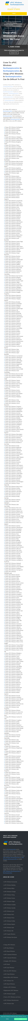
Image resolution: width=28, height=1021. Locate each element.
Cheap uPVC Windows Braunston (13, 367)
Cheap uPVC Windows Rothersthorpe (14, 630)
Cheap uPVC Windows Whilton (12, 331)
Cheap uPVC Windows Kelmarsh (13, 689)
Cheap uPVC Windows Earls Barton (13, 421)
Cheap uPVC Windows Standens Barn (14, 726)
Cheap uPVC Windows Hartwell (12, 493)
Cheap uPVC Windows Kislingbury (13, 653)
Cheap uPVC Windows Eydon (12, 746)
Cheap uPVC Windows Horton (12, 390)
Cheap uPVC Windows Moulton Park (14, 604)
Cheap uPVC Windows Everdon (12, 218)
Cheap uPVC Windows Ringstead (13, 602)
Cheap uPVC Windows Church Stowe (14, 467)
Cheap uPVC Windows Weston (12, 244)
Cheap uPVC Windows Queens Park (13, 285)
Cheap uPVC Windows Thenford (13, 605)
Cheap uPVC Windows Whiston (12, 710)
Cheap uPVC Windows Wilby (12, 365)
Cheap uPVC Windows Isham (12, 597)
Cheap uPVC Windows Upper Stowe (14, 246)
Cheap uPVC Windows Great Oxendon (14, 429)
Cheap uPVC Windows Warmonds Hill (14, 780)
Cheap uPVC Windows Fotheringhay (13, 454)
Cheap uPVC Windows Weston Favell (14, 194)
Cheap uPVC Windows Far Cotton (13, 202)
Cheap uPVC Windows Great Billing (13, 328)
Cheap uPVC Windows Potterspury (13, 315)
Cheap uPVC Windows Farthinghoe (13, 659)
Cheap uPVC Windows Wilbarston (13, 635)
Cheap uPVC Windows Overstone (13, 623)
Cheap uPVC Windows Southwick (13, 284)
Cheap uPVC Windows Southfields (13, 303)
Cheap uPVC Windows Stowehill (13, 251)
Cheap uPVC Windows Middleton (13, 362)
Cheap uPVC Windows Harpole (12, 679)
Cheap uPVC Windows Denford (12, 326)
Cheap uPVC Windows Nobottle (13, 215)
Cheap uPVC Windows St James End (14, 712)
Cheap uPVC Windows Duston (12, 233)
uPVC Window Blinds (9, 888)
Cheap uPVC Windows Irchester (12, 555)
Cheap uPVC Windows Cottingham (13, 558)
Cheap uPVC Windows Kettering (13, 269)
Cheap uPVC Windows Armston (12, 521)
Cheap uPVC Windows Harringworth (14, 570)
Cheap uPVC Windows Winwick (12, 478)
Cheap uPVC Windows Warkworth (13, 339)
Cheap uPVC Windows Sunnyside (13, 228)
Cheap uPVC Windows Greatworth (13, 808)
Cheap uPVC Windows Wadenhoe (13, 271)
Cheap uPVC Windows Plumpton (13, 325)
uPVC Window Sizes (9, 1003)
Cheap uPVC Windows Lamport (12, 586)
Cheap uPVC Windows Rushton (12, 256)
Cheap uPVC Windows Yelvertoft (13, 295)
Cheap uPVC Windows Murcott (12, 153)
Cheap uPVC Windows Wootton (13, 588)
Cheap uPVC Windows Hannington (13, 476)
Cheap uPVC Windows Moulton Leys (14, 610)
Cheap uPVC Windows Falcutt (12, 460)
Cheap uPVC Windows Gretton (12, 321)
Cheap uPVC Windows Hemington (13, 805)
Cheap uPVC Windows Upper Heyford (14, 248)
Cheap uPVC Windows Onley (12, 400)
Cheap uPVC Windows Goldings (12, 609)
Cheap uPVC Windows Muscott (12, 581)
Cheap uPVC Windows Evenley (12, 488)
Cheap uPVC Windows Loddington (13, 424)
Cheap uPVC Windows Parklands (13, 633)
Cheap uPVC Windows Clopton (12, 380)
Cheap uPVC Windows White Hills (13, 171)
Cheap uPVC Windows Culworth (13, 565)
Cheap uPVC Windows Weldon (12, 658)
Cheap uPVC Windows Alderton (12, 225)
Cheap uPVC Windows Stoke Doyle (13, 552)
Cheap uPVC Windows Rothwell (12, 187)
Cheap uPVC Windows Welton (12, 344)
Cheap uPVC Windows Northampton (14, 163)
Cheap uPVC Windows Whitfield (13, 213)
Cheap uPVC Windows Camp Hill (13, 359)
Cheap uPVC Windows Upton (12, 579)
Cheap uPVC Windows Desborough (13, 414)
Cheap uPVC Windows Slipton (12, 351)
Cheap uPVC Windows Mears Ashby (13, 138)
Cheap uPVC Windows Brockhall (13, 607)
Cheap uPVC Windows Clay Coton (13, 550)
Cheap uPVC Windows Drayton (12, 514)
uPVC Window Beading (9, 885)
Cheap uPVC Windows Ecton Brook (13, 436)
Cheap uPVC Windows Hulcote (12, 705)
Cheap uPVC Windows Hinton (12, 129)
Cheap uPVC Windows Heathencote (13, 140)
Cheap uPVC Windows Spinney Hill (13, 615)
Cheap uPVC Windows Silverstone (13, 599)
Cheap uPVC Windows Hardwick (13, 230)
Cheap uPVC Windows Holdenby (13, 556)
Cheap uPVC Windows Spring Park (13, 148)
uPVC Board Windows (9, 951)
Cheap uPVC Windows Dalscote (12, 452)
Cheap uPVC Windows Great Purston (14, 802)
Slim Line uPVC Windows (10, 971)
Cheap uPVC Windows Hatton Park (13, 816)
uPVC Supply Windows (9, 934)
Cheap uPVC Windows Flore (12, 534)
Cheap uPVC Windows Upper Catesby (14, 661)
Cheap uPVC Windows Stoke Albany (14, 798)
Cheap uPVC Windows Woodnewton (14, 468)
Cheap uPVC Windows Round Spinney (14, 547)
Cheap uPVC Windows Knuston (12, 333)
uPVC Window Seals (9, 927)
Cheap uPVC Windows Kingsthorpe (13, 364)
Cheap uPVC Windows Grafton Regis (14, 241)
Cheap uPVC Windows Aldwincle (13, 449)
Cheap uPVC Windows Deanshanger (14, 596)
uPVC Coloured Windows (10, 957)
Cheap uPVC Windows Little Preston (14, 222)
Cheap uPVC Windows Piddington (13, 668)
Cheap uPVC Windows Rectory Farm (14, 512)
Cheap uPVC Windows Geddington (13, 677)
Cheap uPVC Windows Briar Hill (12, 800)
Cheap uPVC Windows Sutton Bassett (14, 699)
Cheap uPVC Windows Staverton (13, 764)
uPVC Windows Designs (10, 891)
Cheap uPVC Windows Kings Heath (13, 267)
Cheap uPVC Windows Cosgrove (13, 261)
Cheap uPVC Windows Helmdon (13, 627)
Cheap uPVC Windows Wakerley (13, 342)
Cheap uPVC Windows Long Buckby (13, 200)
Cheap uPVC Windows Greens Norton (14, 150)
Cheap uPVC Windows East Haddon (13, 393)
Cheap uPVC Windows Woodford (13, 725)
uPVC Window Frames (9, 898)
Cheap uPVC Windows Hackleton (13, 697)
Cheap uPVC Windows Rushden (12, 392)
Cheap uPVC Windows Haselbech (13, 568)
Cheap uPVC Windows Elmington (13, 458)
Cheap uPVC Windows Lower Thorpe (14, 441)
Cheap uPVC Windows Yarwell (12, 815)
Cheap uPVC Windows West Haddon (14, 648)
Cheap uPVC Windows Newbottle (13, 530)
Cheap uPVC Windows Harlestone (13, 212)
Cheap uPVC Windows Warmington (13, 434)
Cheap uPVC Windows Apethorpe (13, 584)
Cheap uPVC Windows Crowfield (13, 146)
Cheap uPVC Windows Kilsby (12, 578)
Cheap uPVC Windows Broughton (13, 542)
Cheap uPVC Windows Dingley (12, 803)
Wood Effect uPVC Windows (11, 977)
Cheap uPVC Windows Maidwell (13, 437)
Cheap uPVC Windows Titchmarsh (13, 592)
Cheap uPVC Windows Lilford (12, 612)
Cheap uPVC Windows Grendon (12, 818)
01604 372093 (14, 9)
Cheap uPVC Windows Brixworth (13, 700)
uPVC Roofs (7, 964)
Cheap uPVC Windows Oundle (12, 702)
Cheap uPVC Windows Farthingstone (14, 127)
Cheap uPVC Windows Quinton (12, 525)
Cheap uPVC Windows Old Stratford (14, 465)
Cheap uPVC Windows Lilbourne (13, 548)
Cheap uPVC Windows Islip (11, 132)
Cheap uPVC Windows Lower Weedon (14, 566)
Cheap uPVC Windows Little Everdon (14, 316)
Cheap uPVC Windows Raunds (12, 209)
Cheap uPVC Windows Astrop (12, 329)
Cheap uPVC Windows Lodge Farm (13, 628)
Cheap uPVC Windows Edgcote (12, 427)
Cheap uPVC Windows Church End (13, 439)
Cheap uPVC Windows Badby (12, 819)
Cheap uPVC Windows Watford (12, 684)
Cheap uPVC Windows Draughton (13, 594)
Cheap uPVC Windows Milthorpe (13, 638)
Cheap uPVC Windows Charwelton (13, 227)
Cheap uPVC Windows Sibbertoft (13, 178)
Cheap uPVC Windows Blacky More (13, 235)
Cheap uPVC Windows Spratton (12, 338)
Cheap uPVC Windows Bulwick (12, 757)
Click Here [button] (24, 1016)
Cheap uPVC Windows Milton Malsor (14, 205)
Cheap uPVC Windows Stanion (12, 686)
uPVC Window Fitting (9, 895)
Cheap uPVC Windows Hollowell (13, 563)
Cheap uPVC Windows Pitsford (12, 395)
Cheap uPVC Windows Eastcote (12, 553)
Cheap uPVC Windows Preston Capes (14, 280)
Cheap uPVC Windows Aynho (12, 176)
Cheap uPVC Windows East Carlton (13, 383)
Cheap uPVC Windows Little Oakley (13, 360)
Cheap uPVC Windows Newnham (13, 671)
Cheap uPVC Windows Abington (13, 262)
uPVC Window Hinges (9, 901)
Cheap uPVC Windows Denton (12, 243)
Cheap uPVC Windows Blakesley (13, 767)
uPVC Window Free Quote (10, 937)
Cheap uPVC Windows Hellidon (12, 264)
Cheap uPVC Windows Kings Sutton (13, 486)
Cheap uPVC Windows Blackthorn (13, 289)
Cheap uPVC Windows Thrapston (13, 406)
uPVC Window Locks (9, 911)
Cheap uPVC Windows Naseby (12, 669)
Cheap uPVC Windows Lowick (12, 191)
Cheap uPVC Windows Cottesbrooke (14, 646)
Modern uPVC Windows (10, 987)
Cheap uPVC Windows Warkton (12, 320)
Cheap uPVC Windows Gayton (12, 258)
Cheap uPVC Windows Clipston (12, 249)
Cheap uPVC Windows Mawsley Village (14, 516)
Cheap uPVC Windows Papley (12, 455)
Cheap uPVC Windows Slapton (12, 311)
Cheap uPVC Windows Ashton (12, 385)
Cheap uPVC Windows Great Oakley (13, 204)
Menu (14, 13)
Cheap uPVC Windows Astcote (12, 494)
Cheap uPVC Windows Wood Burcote (14, 703)
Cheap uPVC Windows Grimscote (13, 676)
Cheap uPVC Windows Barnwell (12, 537)
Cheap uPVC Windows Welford (12, 614)
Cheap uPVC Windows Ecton (12, 519)
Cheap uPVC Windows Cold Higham (13, 156)
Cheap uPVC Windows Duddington (13, 409)
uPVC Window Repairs (9, 924)
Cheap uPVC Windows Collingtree (13, 137)
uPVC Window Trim (9, 980)
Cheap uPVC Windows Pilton (12, 539)
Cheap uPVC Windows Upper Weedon (14, 457)
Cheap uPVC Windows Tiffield (12, 282)
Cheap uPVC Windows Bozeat (12, 574)
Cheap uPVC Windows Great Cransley (14, 517)
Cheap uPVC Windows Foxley (12, 445)
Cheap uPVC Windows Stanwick (13, 632)
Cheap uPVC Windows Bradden (12, 302)
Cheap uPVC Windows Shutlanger (13, 279)
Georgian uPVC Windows (10, 961)
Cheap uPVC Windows (9, 944)
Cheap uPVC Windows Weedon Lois (13, 511)
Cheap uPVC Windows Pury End (13, 181)
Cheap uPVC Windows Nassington (13, 529)
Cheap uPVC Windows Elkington (13, 277)
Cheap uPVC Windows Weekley (12, 418)
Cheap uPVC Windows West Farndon (14, 161)
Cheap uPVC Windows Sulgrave (12, 782)
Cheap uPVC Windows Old (11, 310)
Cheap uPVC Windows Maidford (13, 217)
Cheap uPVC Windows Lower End (13, 509)
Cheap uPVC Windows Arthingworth (14, 290)
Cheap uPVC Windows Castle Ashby (13, 473)
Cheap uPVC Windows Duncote (12, 413)
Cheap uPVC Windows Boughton (13, 192)
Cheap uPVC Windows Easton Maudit (14, 728)
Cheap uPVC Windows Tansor (12, 155)
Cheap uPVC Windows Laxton (12, 195)
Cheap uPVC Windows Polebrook (13, 759)
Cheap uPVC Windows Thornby (12, 797)
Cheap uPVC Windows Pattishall (13, 223)
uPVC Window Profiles (9, 921)
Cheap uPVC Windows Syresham (13, 756)
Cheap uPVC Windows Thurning (13, 490)
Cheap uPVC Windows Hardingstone (14, 408)
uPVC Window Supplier (9, 993)
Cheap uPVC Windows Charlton (12, 690)
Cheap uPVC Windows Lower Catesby (14, 189)
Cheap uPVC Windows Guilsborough (14, 308)
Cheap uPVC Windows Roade (12, 591)
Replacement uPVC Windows (11, 990)
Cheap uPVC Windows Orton (12, 207)
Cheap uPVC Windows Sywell (12, 426)
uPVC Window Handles (9, 908)
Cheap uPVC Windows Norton (12, 792)
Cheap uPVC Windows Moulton (12, 601)
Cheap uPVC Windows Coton (12, 656)
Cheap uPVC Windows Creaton (12, 382)
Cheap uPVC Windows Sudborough (13, 790)
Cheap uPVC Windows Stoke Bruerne (14, 341)
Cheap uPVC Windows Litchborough (14, 259)
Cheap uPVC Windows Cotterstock (13, 450)
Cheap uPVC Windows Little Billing (13, 666)
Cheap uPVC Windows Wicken (12, 681)
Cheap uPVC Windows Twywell (12, 401)
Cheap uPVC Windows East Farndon (14, 276)
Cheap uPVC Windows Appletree (13, 168)
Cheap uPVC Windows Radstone (13, 220)
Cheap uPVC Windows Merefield (13, 130)
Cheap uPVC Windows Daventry (13, 462)
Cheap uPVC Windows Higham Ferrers (14, 761)
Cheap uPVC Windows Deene (12, 723)
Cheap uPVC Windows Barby (12, 806)
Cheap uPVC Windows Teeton (12, 145)
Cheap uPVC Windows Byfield (12, 766)
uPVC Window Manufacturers (11, 1000)
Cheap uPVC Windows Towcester (13, 179)
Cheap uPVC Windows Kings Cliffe (13, 620)
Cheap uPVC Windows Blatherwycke (14, 810)
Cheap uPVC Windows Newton (12, 480)
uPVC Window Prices (9, 917)
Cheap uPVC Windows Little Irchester (14, 336)
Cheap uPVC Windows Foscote (12, 695)
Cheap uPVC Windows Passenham (13, 231)
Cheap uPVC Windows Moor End (13, 507)
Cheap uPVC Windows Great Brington (14, 481)
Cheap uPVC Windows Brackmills (13, 313)
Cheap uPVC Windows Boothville (13, 532)
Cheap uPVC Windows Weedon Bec (13, 672)
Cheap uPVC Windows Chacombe (13, 472)
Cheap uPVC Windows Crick (12, 622)
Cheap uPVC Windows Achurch (12, 654)
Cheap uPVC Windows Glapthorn (13, 318)
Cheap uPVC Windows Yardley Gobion (14, 416)
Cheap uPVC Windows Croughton (13, 720)
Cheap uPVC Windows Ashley (12, 721)
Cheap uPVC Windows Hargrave (13, 543)
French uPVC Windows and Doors (12, 997)
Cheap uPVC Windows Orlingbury (13, 236)
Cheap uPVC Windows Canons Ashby (14, 823)
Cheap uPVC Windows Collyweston (13, 357)
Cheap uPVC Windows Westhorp (13, 323)
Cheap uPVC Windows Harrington (13, 475)
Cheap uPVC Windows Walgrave (13, 617)
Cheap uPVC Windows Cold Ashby (13, 491)
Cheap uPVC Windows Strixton (12, 664)
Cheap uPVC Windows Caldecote (13, 151)
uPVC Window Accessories (10, 881)
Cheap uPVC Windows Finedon (12, 186)
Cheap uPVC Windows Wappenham (13, 411)
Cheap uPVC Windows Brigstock (13, 305)
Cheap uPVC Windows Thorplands (13, 419)
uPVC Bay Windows (9, 948)
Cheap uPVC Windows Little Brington (14, 637)
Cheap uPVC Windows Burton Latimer (14, 583)
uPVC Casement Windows (10, 954)
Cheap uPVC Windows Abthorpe (13, 663)
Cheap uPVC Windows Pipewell (12, 576)
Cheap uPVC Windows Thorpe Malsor (14, 645)
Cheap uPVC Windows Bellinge (12, 540)
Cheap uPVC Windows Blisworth (13, 682)
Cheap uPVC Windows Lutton (12, 772)
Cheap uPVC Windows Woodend (13, 297)
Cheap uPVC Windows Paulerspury (13, 423)
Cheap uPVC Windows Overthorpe (13, 545)
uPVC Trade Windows (9, 974)
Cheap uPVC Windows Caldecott (13, 210)
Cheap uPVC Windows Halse (12, 349)
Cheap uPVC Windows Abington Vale (14, 375)
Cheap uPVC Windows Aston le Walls (14, 369)
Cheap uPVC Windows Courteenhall (13, 356)
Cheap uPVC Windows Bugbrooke (13, 447)
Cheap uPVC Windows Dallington (13, 287)
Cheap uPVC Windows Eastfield (12, 307)
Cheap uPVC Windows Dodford (12, 535)
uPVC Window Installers (10, 904)
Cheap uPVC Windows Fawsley (12, 777)
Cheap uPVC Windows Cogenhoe (13, 751)
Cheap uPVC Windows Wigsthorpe (13, 625)
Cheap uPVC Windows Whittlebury (13, 589)
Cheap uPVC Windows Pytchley (12, 735)
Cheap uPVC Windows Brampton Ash (14, 266)
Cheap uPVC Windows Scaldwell (13, 470)
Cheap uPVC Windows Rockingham (13, 184)
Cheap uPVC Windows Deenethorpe (14, 527)
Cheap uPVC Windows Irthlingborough (14, 779)
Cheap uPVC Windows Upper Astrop (14, 640)
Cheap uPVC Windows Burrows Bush (14, 374)
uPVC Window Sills (8, 930)
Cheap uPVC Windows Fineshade (13, 730)
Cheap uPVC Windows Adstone (12, 499)
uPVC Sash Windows (9, 967)
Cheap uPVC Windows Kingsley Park (14, 674)
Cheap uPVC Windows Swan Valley (13, 182)
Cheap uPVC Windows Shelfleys (12, 619)
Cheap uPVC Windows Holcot (12, 334)
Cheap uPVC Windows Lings (12, 739)
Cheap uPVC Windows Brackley (12, 741)
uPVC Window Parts (9, 914)
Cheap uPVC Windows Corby (12, 463)
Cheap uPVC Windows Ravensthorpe (14, 169)
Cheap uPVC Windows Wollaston (13, 821)
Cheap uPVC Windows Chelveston (13, 762)
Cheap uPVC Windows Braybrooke (13, 687)
